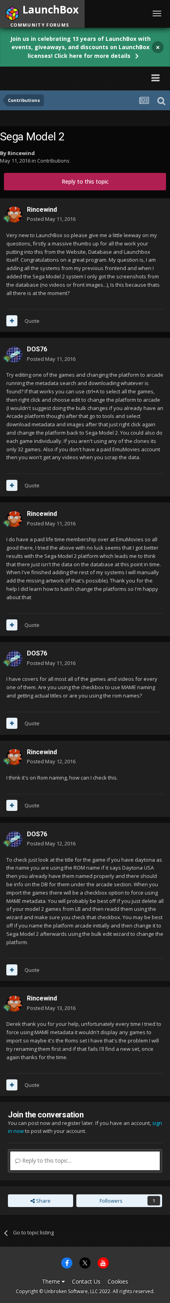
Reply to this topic (85, 181)
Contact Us (86, 1281)
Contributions (53, 160)
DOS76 (37, 349)
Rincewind (21, 153)
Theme (52, 1281)
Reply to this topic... (46, 1160)
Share (43, 1200)
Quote (32, 320)
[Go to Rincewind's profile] (14, 214)
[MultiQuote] (11, 320)
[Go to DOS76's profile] (14, 354)
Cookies (118, 1281)
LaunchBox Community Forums (77, 77)
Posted (51, 218)
